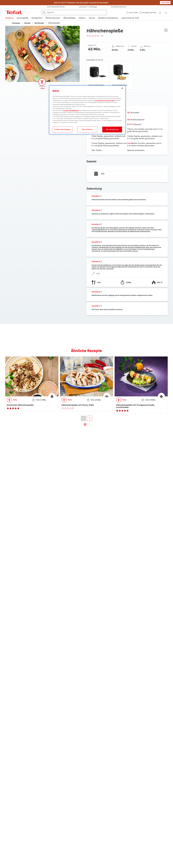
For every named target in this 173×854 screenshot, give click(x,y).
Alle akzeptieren (112, 129)
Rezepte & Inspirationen (108, 18)
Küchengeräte (22, 18)
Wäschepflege (69, 18)
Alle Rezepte (39, 23)
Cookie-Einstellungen (62, 129)
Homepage (16, 23)
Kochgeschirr (37, 18)
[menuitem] (9, 18)
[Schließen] (122, 88)
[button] (132, 12)
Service (92, 18)
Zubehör (82, 18)
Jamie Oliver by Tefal (130, 18)
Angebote (9, 18)
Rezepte (27, 23)
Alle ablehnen (87, 129)
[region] (87, 109)
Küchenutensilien (53, 18)
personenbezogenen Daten (105, 100)
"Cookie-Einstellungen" (71, 110)
